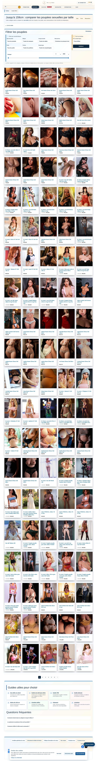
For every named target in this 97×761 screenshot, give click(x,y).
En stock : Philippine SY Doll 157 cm (84, 392)
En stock (44, 7)
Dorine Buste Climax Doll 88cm (11, 481)
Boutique (34, 7)
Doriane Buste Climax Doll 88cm (83, 451)
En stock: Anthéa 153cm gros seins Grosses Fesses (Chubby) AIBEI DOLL (30, 513)
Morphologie (41, 45)
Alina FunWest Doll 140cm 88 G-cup (83, 606)
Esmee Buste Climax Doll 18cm (65, 91)
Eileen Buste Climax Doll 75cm (47, 637)
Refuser (59, 753)
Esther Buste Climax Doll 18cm (83, 91)
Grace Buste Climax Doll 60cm (47, 180)
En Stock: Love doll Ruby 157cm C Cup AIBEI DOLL (65, 421)
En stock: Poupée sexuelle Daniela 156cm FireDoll (65, 481)
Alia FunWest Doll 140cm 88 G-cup (66, 606)
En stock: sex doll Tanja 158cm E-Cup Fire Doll (83, 270)
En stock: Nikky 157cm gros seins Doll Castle (48, 575)
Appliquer (81, 46)
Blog (77, 7)
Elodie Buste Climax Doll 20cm (29, 121)
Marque (24, 38)
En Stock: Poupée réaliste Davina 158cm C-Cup (83, 180)
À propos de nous (81, 740)
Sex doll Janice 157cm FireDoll (82, 667)
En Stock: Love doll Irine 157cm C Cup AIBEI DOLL (83, 421)
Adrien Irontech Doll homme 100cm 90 (12, 332)
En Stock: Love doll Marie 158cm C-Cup (29, 210)
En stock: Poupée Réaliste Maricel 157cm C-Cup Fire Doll (29, 302)
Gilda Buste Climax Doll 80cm (65, 240)
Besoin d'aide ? (90, 744)
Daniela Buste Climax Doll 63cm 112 (47, 451)
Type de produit (10, 38)
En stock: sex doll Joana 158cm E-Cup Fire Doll (11, 301)
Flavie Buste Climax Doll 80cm (47, 150)
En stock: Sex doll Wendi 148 (47, 481)
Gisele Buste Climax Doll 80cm (29, 180)
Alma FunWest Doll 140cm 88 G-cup (12, 637)
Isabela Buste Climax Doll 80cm (11, 362)
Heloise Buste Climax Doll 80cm (47, 332)
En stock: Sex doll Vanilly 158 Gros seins (65, 180)
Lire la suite (10, 25)
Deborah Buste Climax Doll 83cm (30, 637)
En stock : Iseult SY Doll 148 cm (30, 270)
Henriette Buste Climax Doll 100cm (66, 332)
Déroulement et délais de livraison (34, 740)
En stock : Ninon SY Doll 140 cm (30, 240)
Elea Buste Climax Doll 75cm (66, 637)
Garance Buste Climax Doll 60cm (84, 150)
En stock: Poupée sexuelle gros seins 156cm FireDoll (47, 544)
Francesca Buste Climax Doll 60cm (66, 150)
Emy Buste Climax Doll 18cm (29, 91)
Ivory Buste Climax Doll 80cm (83, 637)
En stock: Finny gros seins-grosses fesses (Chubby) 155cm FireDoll (12, 607)
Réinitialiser (88, 31)
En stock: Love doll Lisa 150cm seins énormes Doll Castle (65, 545)
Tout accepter (80, 753)
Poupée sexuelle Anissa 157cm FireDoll (65, 667)
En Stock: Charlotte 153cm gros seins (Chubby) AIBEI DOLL (83, 482)
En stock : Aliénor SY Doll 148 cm (47, 270)
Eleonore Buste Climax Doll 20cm (12, 121)
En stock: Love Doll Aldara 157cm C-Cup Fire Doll (47, 301)
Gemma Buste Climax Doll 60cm (11, 180)
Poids (8, 45)
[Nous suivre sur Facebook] (82, 746)
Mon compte (63, 740)
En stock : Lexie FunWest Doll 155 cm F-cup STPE (29, 667)
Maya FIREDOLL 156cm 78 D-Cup (84, 512)
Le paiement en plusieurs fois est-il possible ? (18, 722)
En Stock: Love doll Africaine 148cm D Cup (84, 240)
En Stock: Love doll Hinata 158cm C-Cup (83, 210)
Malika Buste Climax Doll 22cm (65, 121)
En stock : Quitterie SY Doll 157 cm (30, 421)
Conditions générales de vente (18, 740)
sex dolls (26, 20)
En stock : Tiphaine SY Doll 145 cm (12, 270)
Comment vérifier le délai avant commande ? (18, 726)
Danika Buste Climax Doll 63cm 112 (65, 451)
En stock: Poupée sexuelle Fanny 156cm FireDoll (83, 575)
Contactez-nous (71, 740)
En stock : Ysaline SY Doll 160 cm (11, 451)
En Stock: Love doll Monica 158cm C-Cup (66, 210)
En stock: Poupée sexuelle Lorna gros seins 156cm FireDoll (65, 576)
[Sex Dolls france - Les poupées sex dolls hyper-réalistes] (48, 3)
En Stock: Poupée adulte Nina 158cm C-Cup (11, 210)
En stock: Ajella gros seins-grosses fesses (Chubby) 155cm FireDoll (30, 607)
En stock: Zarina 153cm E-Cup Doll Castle (83, 544)
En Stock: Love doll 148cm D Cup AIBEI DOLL (12, 150)
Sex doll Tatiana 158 (10, 543)
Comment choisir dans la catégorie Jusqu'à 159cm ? (20, 717)
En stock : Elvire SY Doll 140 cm (12, 240)
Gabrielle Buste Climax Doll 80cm (48, 240)
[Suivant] (57, 677)
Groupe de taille (42, 38)
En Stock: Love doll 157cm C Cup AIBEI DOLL (48, 421)
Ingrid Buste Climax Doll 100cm (83, 332)
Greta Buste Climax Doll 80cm (29, 332)
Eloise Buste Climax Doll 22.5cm (47, 121)
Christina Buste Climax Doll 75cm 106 (30, 451)
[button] (82, 2)
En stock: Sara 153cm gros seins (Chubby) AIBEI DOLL (12, 512)
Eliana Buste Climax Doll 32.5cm (47, 392)
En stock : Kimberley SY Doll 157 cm (12, 421)
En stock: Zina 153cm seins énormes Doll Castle (30, 575)
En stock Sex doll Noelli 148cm (29, 150)
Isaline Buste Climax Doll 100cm (47, 362)
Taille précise (57, 38)
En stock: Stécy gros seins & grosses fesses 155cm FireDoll (66, 271)
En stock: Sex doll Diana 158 (12, 666)
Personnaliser (69, 753)
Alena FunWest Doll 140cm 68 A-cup (48, 606)
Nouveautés (58, 7)
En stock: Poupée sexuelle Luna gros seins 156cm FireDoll (29, 545)
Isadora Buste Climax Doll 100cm (29, 362)
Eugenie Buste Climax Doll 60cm (29, 481)
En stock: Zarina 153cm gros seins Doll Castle (12, 575)
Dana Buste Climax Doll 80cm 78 (29, 392)
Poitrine (24, 45)
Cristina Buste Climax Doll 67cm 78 (83, 362)
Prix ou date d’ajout (77, 38)
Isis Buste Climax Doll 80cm (66, 361)
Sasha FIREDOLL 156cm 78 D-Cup (66, 512)
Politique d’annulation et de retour (51, 740)
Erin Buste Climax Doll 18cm (48, 90)
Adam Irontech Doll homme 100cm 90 (84, 301)
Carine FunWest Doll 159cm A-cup (48, 667)
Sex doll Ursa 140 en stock (84, 120)
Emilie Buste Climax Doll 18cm (11, 91)
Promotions (26, 7)
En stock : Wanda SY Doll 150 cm (65, 392)
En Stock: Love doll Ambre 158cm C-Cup (47, 210)
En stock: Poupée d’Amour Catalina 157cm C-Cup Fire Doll (66, 302)
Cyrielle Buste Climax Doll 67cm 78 (11, 392)
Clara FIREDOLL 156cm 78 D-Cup (48, 512)
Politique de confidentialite (16, 757)
